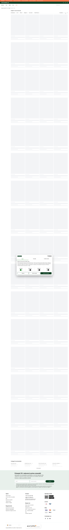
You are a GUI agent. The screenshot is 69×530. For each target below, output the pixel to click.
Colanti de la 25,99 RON (32, 0)
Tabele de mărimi (8, 501)
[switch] (30, 270)
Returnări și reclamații (9, 499)
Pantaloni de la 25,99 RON (17, 0)
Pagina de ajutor (8, 495)
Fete (6, 5)
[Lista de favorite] (65, 2)
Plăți (6, 498)
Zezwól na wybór (34, 273)
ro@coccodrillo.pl (29, 497)
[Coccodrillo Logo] (5, 3)
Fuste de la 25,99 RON (40, 0)
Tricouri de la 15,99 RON (9, 0)
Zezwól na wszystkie (46, 273)
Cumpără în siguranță (28, 513)
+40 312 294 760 (29, 495)
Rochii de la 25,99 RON (25, 0)
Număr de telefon (33, 481)
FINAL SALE (2, 0)
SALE (16, 5)
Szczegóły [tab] (34, 258)
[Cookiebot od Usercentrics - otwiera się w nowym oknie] (48, 256)
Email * (17, 481)
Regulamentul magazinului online (11, 510)
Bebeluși (2, 5)
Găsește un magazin (9, 502)
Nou (13, 5)
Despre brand (27, 506)
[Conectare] (63, 2)
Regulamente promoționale (10, 507)
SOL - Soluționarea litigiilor (29, 510)
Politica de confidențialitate (10, 509)
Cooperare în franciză (28, 507)
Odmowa (23, 273)
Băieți (10, 5)
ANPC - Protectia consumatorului (30, 509)
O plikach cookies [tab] (46, 258)
